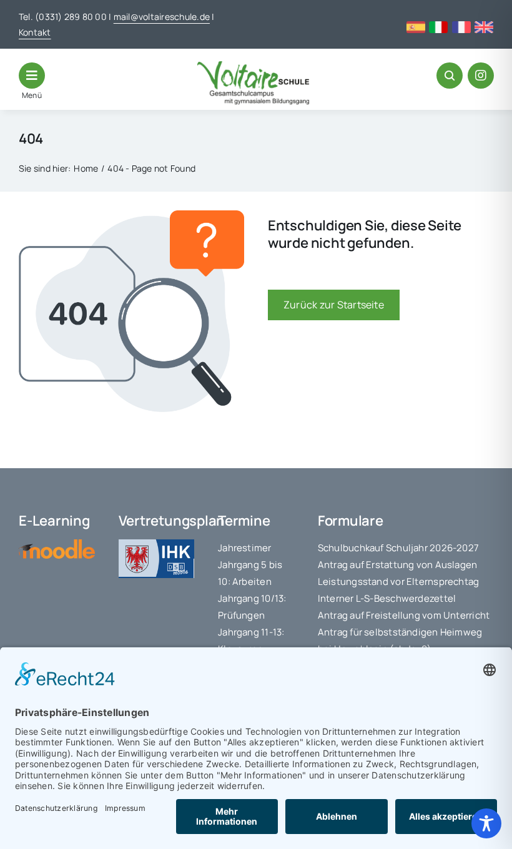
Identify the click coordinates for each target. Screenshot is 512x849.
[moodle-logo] (57, 544)
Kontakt (35, 32)
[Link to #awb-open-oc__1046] (449, 75)
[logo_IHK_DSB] (157, 544)
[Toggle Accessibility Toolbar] (486, 823)
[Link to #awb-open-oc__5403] (32, 75)
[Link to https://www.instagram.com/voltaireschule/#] (481, 75)
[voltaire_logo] (253, 66)
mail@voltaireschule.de (162, 16)
